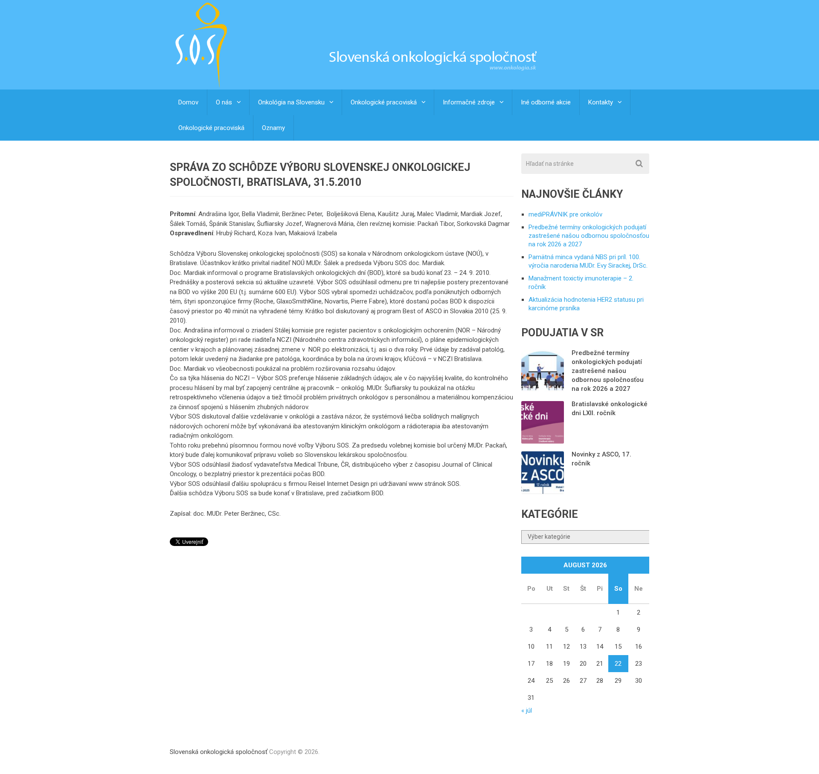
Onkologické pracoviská (384, 102)
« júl (526, 710)
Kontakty (600, 102)
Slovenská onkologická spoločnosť (218, 752)
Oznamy (273, 128)
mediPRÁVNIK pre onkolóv (565, 214)
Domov (188, 102)
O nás (224, 102)
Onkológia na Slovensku (291, 102)
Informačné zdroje (469, 102)
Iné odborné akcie (546, 102)
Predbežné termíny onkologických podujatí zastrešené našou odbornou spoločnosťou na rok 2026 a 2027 (589, 235)
